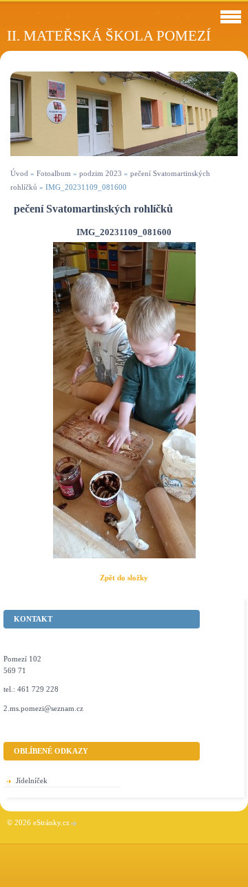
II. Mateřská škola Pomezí (109, 35)
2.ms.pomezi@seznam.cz (43, 708)
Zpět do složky (124, 577)
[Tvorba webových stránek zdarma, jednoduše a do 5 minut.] (74, 823)
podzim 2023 (100, 173)
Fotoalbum (54, 173)
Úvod (19, 173)
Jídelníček (32, 780)
